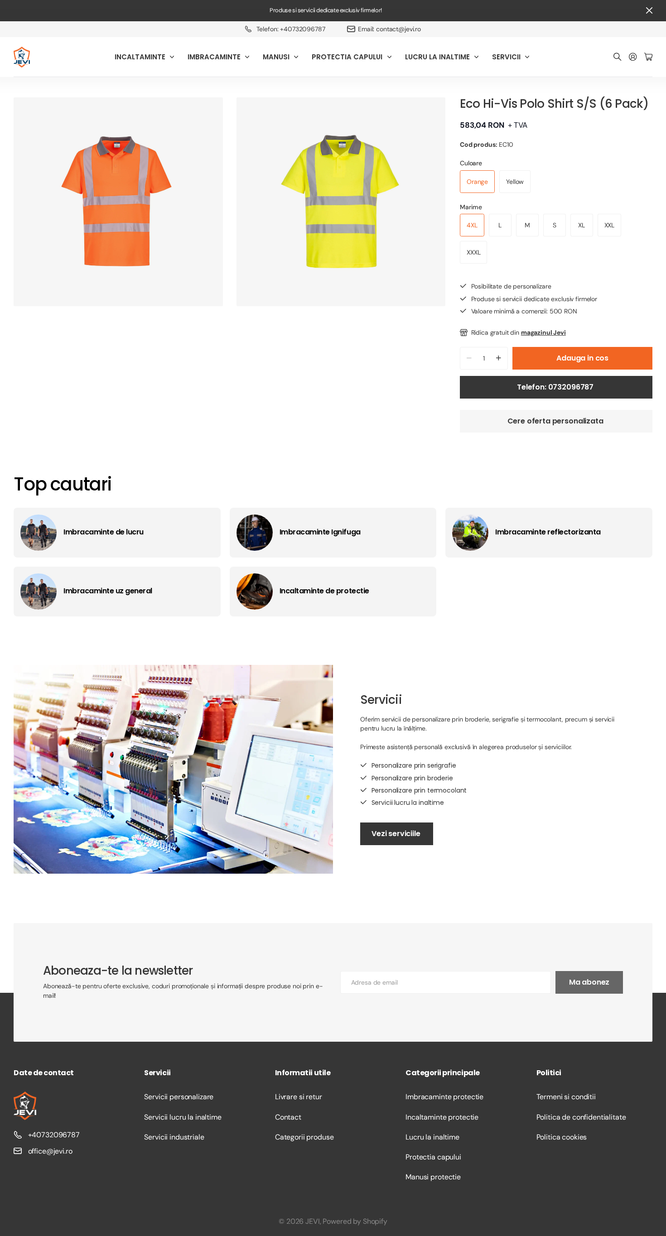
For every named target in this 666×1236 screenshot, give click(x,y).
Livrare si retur (298, 1096)
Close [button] (649, 10)
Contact (288, 1117)
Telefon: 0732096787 (556, 387)
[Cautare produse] (617, 57)
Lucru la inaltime (432, 1137)
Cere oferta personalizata (556, 421)
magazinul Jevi (543, 332)
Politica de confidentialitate (581, 1117)
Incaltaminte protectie (441, 1117)
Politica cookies (561, 1137)
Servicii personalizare (178, 1096)
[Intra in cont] (633, 57)
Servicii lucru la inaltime (182, 1117)
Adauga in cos (582, 358)
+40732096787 (54, 1135)
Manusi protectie (433, 1177)
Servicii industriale (174, 1137)
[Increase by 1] (498, 358)
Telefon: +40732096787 (290, 29)
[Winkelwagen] (648, 57)
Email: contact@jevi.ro (389, 29)
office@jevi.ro (50, 1151)
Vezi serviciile (397, 833)
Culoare (471, 163)
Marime (471, 207)
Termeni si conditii (566, 1096)
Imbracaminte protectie (444, 1096)
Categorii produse (304, 1137)
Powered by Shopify (355, 1221)
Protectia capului (433, 1157)
